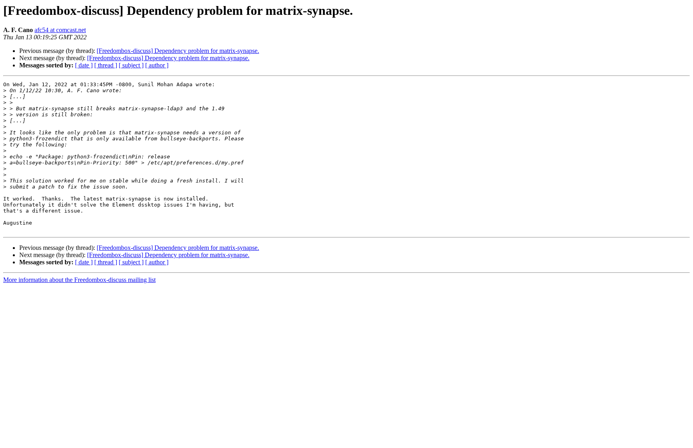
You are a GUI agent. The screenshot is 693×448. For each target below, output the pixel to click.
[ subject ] (131, 65)
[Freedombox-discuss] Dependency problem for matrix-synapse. (178, 50)
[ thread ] (105, 65)
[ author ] (156, 65)
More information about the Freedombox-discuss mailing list (79, 279)
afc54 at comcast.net (60, 29)
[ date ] (84, 65)
